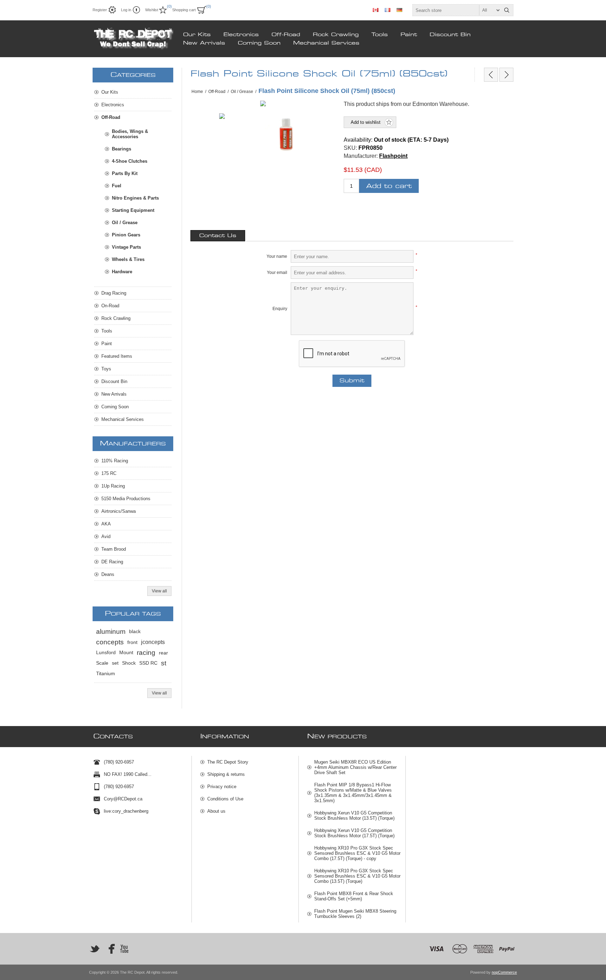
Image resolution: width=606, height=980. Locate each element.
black (135, 631)
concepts (110, 642)
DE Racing (112, 561)
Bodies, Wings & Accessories (130, 134)
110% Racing (114, 460)
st (163, 663)
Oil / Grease (124, 222)
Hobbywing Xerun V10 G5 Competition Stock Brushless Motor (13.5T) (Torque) (354, 815)
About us (216, 811)
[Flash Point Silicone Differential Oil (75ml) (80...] (491, 75)
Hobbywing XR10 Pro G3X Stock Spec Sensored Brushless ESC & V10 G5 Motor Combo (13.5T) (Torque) (357, 876)
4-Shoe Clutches (129, 161)
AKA (106, 523)
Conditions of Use (225, 798)
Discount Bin (450, 34)
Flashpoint (393, 156)
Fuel (116, 185)
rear (163, 653)
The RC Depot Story (227, 762)
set (115, 663)
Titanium (105, 673)
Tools (379, 34)
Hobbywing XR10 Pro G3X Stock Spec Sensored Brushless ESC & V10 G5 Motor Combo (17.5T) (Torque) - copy (357, 853)
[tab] (217, 235)
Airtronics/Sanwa (118, 511)
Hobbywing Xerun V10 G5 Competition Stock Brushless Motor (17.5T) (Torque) (354, 833)
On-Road (110, 305)
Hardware (122, 271)
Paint (408, 34)
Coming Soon (259, 43)
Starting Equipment (133, 210)
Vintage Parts (126, 247)
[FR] (387, 9)
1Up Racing (113, 486)
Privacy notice (221, 786)
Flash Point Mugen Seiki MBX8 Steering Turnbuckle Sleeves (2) (355, 913)
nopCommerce (504, 972)
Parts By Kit (124, 173)
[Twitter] (94, 948)
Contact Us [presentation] (217, 235)
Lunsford (106, 652)
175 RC (108, 473)
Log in (126, 10)
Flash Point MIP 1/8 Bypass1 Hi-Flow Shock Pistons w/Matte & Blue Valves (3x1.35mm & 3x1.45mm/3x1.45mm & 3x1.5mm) (353, 792)
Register (100, 10)
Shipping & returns (226, 774)
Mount (126, 652)
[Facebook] (109, 948)
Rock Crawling (336, 34)
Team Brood (113, 549)
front (132, 642)
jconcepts (153, 642)
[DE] (399, 9)
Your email (277, 272)
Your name (277, 256)
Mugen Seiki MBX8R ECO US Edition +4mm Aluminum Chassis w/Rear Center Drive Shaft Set (355, 767)
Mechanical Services (326, 43)
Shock (129, 663)
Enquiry (279, 308)
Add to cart (389, 186)
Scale (102, 663)
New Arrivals (204, 43)
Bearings (121, 149)
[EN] (375, 9)
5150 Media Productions (125, 498)
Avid (105, 536)
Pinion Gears (126, 234)
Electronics (241, 34)
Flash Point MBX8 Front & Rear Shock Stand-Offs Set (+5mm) (353, 896)
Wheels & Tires (128, 259)
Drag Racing (113, 293)
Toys (106, 368)
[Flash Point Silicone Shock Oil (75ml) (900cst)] (506, 75)
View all (159, 591)
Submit (351, 380)
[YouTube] (124, 948)
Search (506, 10)
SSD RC (148, 663)
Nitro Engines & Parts (135, 198)
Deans (107, 574)
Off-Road (285, 34)
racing (146, 652)
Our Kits (197, 34)
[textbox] (456, 10)
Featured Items (116, 356)
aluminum (111, 631)
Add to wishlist (366, 122)
